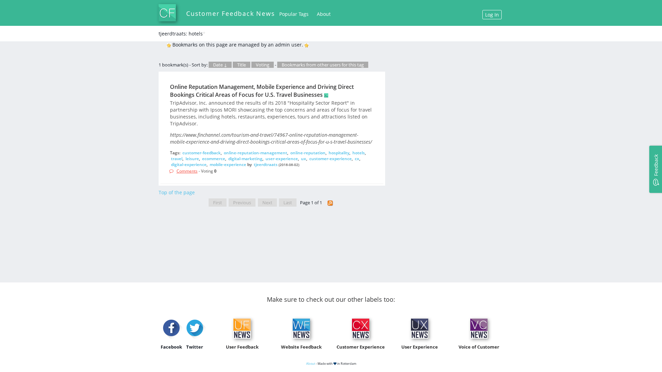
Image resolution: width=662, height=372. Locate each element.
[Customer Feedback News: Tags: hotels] (330, 202)
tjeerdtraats (266, 164)
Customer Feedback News (230, 13)
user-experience (281, 159)
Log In (492, 14)
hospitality (339, 153)
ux (303, 159)
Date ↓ (220, 65)
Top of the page (177, 192)
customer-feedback (201, 153)
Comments (187, 171)
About (324, 14)
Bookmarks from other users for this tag (323, 65)
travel (176, 159)
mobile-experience (228, 164)
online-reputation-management (255, 153)
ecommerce (213, 159)
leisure (192, 159)
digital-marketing (245, 159)
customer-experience (330, 159)
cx (357, 159)
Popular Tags (294, 14)
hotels (358, 153)
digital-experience (189, 164)
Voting (262, 65)
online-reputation (307, 153)
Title (241, 65)
